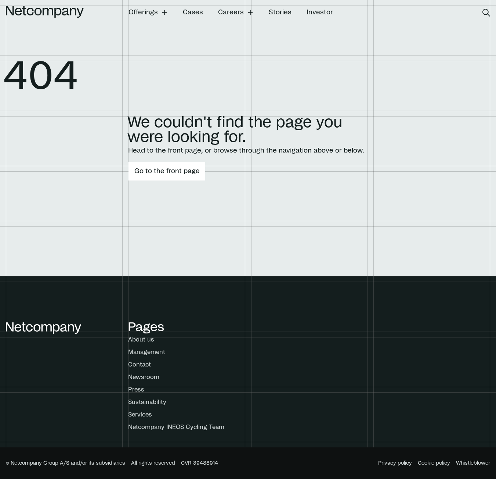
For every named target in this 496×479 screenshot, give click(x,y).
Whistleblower (473, 463)
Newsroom (143, 377)
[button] (148, 12)
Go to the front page (167, 171)
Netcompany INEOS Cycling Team (176, 427)
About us (141, 340)
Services (140, 415)
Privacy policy (395, 463)
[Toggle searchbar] (486, 12)
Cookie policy (434, 463)
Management (146, 352)
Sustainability (147, 402)
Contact (139, 365)
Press (136, 390)
